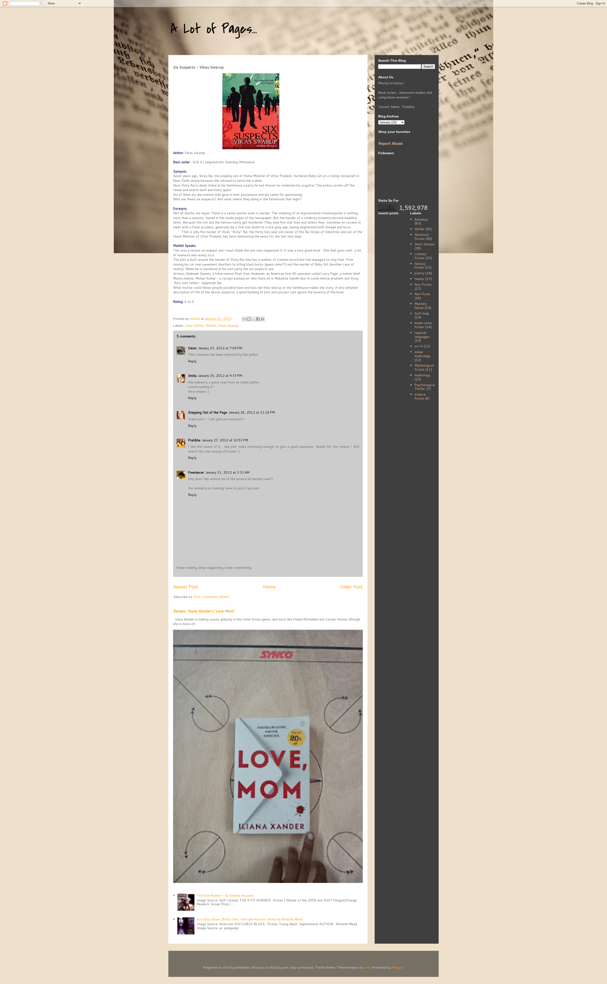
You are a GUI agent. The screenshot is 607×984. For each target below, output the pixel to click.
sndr (367, 967)
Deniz (192, 348)
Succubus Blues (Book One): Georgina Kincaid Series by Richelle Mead (250, 919)
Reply (192, 361)
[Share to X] (253, 319)
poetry (419, 273)
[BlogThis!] (249, 319)
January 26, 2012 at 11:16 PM (252, 412)
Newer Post (185, 586)
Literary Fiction (420, 256)
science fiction (420, 396)
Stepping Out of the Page (207, 412)
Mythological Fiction (424, 367)
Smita (192, 375)
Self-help (421, 313)
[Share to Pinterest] (262, 319)
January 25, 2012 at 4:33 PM (220, 375)
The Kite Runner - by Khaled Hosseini (225, 895)
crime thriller (194, 325)
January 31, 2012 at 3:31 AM (227, 472)
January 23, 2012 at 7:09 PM (220, 348)
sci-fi (418, 346)
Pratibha (194, 440)
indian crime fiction (423, 325)
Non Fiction (423, 284)
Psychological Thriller (424, 386)
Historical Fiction (421, 236)
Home (269, 586)
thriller (419, 229)
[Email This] (244, 319)
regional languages (421, 334)
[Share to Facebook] (258, 319)
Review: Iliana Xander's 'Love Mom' (204, 611)
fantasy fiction (420, 265)
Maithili (211, 325)
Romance (421, 219)
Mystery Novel (420, 305)
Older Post (351, 586)
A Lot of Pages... (214, 29)
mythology (422, 375)
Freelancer (196, 472)
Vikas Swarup (228, 325)
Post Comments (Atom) (211, 596)
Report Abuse (390, 143)
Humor (419, 278)
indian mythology (422, 354)
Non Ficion (422, 294)
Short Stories (424, 244)
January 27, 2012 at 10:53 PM (225, 440)
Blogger (397, 967)
